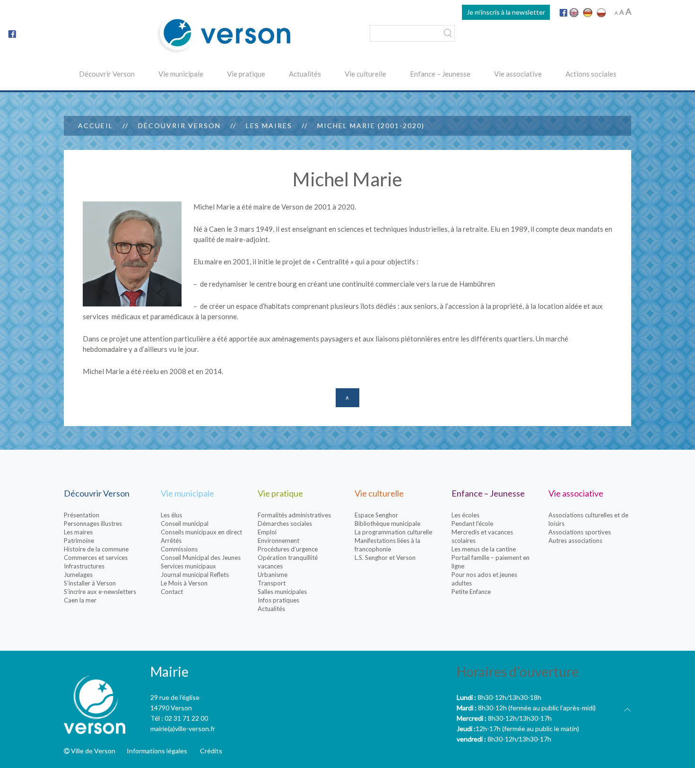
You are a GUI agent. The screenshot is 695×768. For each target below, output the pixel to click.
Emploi (267, 532)
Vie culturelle (365, 74)
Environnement (278, 540)
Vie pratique (246, 74)
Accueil (95, 126)
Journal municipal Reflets (195, 574)
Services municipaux (188, 566)
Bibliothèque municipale (387, 523)
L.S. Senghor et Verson (385, 557)
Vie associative (518, 74)
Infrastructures (84, 566)
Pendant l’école (472, 523)
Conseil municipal (184, 523)
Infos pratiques (278, 600)
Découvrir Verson (107, 74)
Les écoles (465, 515)
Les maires (269, 126)
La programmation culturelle (393, 532)
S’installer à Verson (90, 583)
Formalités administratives (294, 515)
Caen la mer (80, 600)
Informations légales (157, 751)
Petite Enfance (471, 591)
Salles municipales (282, 591)
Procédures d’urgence (288, 549)
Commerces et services (96, 557)
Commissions (179, 549)
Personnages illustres (93, 523)
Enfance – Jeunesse (440, 74)
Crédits (211, 751)
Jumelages (78, 574)
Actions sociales (591, 74)
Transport (272, 583)
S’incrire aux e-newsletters (100, 591)
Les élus (171, 515)
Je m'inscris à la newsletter (506, 12)
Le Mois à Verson (184, 583)
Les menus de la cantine (484, 549)
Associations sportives (579, 532)
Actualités (305, 74)
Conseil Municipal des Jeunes (201, 557)
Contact (172, 591)
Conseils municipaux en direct (201, 532)
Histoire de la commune (96, 549)
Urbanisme (272, 574)
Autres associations (575, 540)
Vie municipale (180, 74)
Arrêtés (171, 540)
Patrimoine (79, 540)
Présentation (81, 515)
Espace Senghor (376, 515)
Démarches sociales (285, 523)
